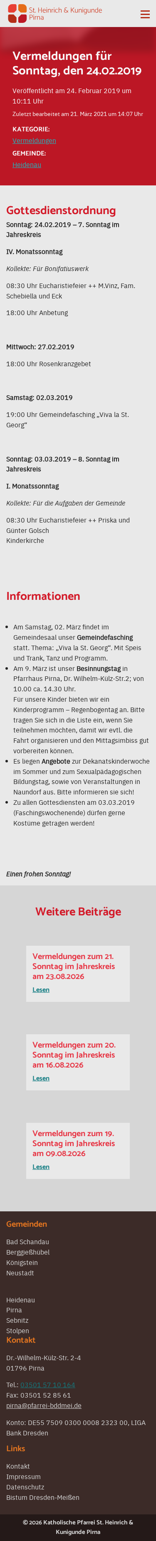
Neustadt (20, 1272)
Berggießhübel (28, 1251)
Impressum (23, 1476)
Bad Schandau (27, 1241)
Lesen (41, 990)
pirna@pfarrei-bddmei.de (44, 1405)
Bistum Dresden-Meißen (42, 1497)
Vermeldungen (34, 140)
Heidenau (26, 164)
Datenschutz (25, 1486)
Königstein (22, 1262)
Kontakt (18, 1465)
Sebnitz (17, 1319)
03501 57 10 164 (47, 1384)
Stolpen (17, 1330)
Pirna (14, 1309)
